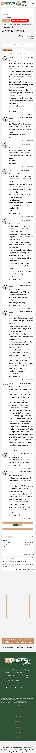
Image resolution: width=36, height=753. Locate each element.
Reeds (7, 566)
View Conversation (28, 115)
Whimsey (11, 383)
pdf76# (4, 566)
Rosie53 (12, 566)
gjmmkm (19, 564)
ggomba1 (14, 564)
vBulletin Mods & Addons (17, 750)
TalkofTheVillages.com (21, 700)
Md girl (31, 564)
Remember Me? (9, 17)
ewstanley (9, 564)
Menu (33, 4)
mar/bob (11, 57)
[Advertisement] (18, 583)
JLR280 (27, 564)
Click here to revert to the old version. (20, 642)
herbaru (23, 564)
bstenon (4, 564)
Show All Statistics (28, 554)
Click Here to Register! (19, 21)
